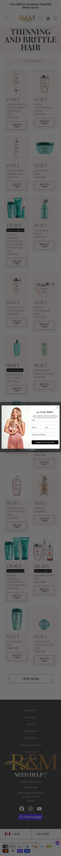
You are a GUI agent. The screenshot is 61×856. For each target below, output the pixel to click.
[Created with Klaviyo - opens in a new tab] (30, 450)
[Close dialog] (57, 407)
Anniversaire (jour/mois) (38, 435)
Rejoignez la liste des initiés (45, 442)
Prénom (34, 427)
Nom (46, 427)
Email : (33, 420)
